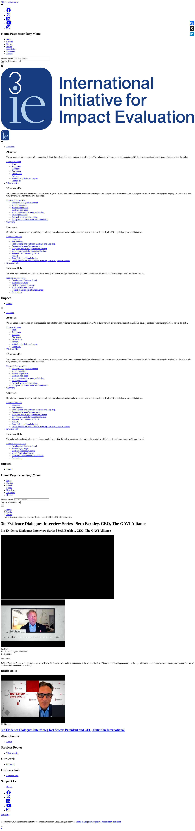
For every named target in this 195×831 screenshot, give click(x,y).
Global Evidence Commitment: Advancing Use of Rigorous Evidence (41, 260)
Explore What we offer (16, 200)
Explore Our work (14, 236)
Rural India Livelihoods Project (25, 258)
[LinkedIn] (8, 19)
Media (9, 46)
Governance (17, 173)
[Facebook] (8, 11)
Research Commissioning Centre (25, 253)
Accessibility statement (111, 822)
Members (16, 169)
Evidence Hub (12, 263)
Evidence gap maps (20, 210)
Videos (9, 514)
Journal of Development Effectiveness (28, 290)
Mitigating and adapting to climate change (29, 248)
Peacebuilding (17, 241)
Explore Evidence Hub (16, 278)
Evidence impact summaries (23, 285)
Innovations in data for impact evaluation (29, 251)
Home (9, 510)
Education (16, 239)
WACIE (15, 256)
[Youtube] (8, 24)
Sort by (4, 61)
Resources (10, 51)
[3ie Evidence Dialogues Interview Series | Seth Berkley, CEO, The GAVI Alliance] (1, 656)
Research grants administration (24, 217)
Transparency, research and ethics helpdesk (30, 219)
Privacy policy (94, 822)
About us (10, 147)
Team (14, 164)
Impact (9, 303)
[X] (8, 15)
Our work (10, 222)
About (9, 742)
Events (9, 44)
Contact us (16, 181)
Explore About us (13, 161)
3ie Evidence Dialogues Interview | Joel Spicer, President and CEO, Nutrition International (63, 730)
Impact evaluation (19, 205)
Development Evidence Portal (24, 280)
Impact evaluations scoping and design (28, 212)
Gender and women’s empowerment (27, 246)
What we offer (12, 183)
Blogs (8, 39)
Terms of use (81, 822)
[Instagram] (8, 28)
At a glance (16, 171)
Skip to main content (9, 2)
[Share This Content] (97, 656)
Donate (9, 54)
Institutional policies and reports (25, 178)
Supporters (16, 166)
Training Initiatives (19, 215)
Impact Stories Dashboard (22, 287)
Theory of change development (25, 203)
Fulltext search (7, 58)
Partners (15, 176)
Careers (9, 42)
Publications (17, 292)
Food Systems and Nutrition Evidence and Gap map (33, 244)
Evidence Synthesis (20, 207)
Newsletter (10, 49)
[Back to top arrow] (2, 829)
